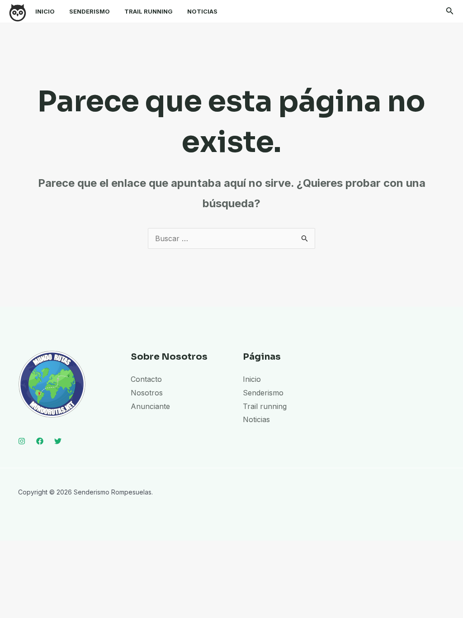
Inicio (45, 11)
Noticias (202, 11)
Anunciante (150, 406)
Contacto (146, 379)
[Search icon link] (450, 12)
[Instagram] (21, 441)
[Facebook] (39, 441)
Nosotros (147, 392)
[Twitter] (57, 441)
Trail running (148, 11)
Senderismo (89, 11)
